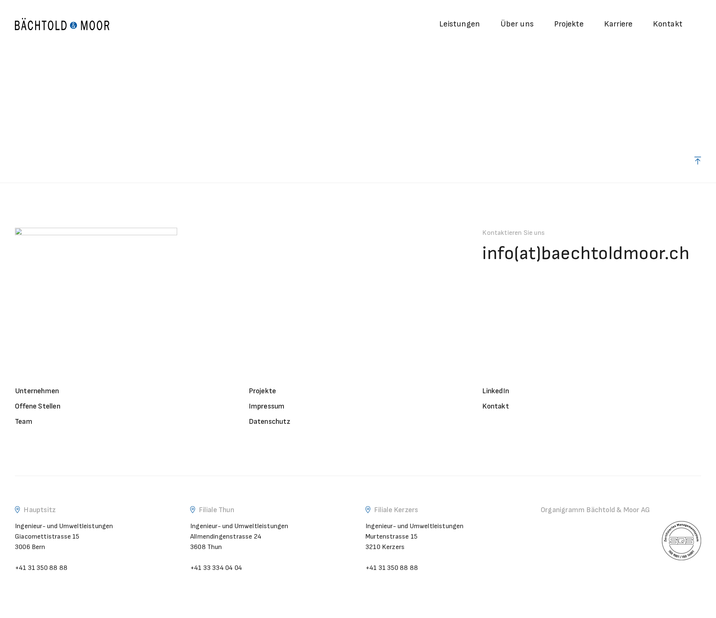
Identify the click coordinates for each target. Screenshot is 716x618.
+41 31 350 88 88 (41, 568)
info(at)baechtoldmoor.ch (586, 253)
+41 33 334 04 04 (216, 568)
